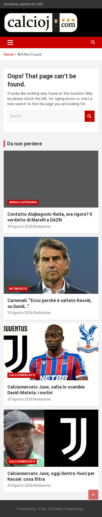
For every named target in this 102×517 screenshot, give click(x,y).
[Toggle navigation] (10, 42)
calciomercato (22, 375)
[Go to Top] (93, 495)
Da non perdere (24, 144)
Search (90, 116)
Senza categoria (23, 202)
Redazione (42, 226)
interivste (18, 289)
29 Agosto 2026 (19, 226)
